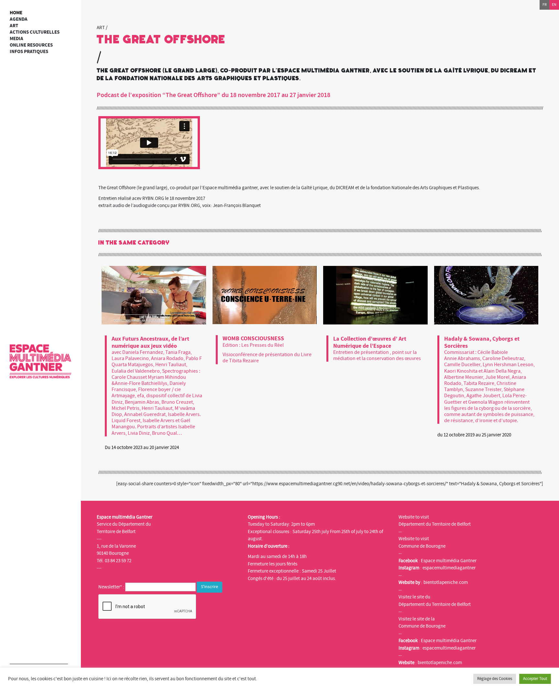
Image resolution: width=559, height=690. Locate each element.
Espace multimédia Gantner (449, 561)
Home (16, 12)
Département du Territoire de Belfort (435, 524)
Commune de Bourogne (422, 546)
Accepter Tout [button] (535, 678)
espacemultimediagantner (449, 568)
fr (545, 4)
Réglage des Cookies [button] (494, 678)
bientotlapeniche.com (445, 582)
